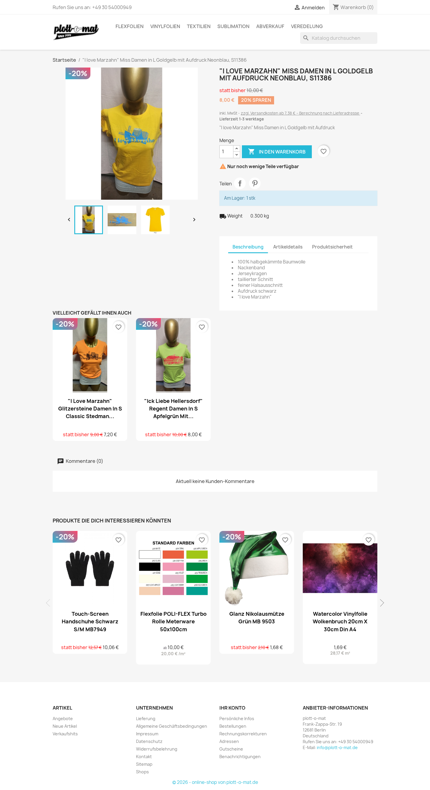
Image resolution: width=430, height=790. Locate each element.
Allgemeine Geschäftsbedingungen (171, 726)
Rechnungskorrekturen (243, 733)
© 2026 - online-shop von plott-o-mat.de (215, 782)
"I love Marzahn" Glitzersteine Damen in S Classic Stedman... (90, 408)
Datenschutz (149, 741)
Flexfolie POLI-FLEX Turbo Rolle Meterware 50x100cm (173, 621)
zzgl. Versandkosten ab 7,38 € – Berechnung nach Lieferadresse (300, 113)
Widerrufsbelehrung (156, 749)
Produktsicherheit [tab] (332, 247)
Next (380, 603)
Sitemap (144, 764)
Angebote (63, 718)
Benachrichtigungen (240, 756)
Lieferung (145, 718)
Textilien (199, 26)
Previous (50, 603)
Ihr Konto (232, 708)
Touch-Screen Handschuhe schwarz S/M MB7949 (90, 621)
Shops (142, 772)
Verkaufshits (65, 733)
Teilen (240, 183)
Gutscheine (231, 749)
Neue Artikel (65, 726)
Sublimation (233, 26)
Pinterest (255, 183)
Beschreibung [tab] (248, 247)
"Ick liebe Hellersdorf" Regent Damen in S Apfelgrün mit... (173, 408)
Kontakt (144, 756)
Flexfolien (130, 26)
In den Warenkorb (277, 151)
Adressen (229, 741)
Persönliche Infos (236, 718)
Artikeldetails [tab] (287, 247)
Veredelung (307, 26)
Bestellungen (232, 726)
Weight (230, 216)
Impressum (147, 733)
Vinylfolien (165, 26)
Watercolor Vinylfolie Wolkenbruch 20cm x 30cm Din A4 (340, 621)
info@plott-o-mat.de (337, 747)
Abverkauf (270, 26)
